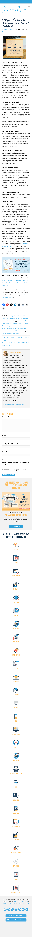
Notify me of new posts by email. (15, 470)
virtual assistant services (10, 333)
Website (5, 452)
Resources (13, 318)
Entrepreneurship (15, 316)
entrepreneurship (16, 323)
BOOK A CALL (16, 2)
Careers (19, 903)
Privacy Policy (7, 903)
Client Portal (25, 903)
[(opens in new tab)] (16, 501)
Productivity (6, 326)
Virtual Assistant (24, 318)
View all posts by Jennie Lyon (14, 405)
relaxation (14, 326)
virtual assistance (8, 331)
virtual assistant (19, 331)
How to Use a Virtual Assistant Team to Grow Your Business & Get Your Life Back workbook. (16, 283)
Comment (5, 417)
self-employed (23, 326)
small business (7, 328)
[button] (5, 909)
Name (4, 436)
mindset (25, 323)
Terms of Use (17, 901)
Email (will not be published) (12, 444)
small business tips (19, 328)
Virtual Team (6, 321)
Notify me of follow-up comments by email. (15, 464)
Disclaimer (25, 901)
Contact (14, 903)
